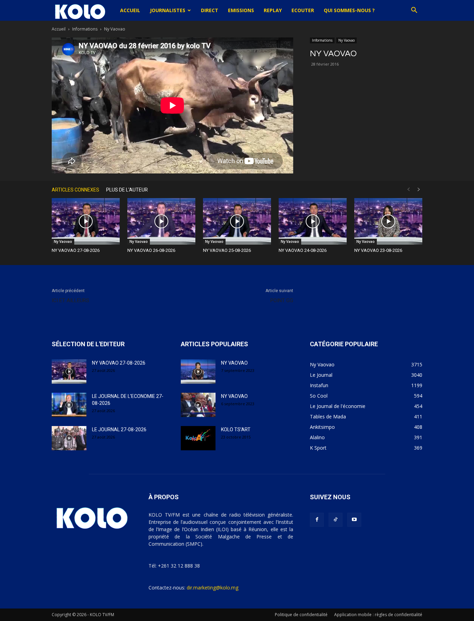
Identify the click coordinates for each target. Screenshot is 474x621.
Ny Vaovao (346, 40)
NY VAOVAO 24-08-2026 (303, 250)
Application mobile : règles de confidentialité (378, 615)
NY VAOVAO (234, 363)
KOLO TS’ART (236, 429)
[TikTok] (335, 520)
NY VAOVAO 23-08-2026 (378, 250)
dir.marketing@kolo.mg (212, 587)
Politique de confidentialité (301, 615)
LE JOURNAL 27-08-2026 (119, 429)
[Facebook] (317, 520)
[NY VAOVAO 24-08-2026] (313, 221)
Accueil (130, 10)
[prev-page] (408, 189)
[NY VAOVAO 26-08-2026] (161, 221)
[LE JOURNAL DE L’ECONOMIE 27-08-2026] (69, 405)
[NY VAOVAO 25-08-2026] (237, 221)
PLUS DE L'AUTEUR (127, 190)
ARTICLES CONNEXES (75, 190)
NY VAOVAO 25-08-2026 (227, 250)
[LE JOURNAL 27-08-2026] (69, 438)
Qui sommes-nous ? (349, 10)
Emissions (241, 10)
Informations (85, 29)
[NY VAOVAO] (198, 371)
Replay (273, 10)
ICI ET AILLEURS (70, 300)
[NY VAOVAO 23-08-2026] (388, 221)
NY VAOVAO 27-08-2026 (76, 250)
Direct (209, 10)
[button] (414, 11)
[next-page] (418, 189)
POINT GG (281, 300)
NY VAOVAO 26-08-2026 (151, 250)
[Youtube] (354, 520)
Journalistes (167, 10)
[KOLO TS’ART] (198, 438)
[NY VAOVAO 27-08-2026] (86, 221)
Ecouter (302, 10)
